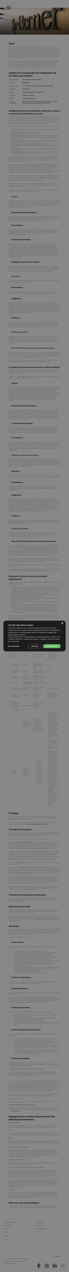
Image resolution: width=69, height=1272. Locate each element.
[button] (13, 646)
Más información (13, 641)
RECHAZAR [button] (34, 646)
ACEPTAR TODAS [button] (51, 646)
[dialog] (34, 636)
